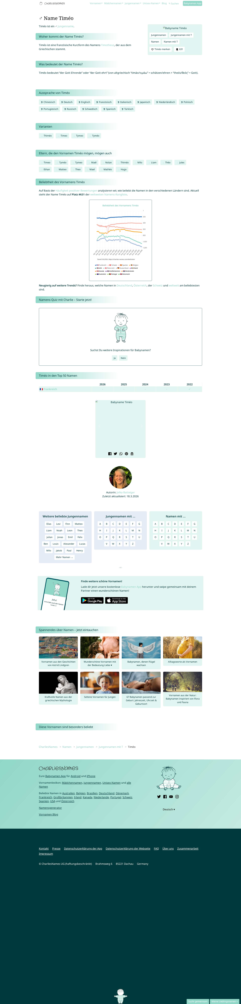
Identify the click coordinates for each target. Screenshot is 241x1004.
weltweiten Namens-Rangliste (108, 194)
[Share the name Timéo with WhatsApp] (120, 454)
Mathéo (108, 169)
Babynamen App (192, 3)
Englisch (85, 102)
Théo (167, 162)
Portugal (115, 797)
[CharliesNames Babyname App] (52, 3)
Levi (58, 523)
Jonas (60, 537)
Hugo (124, 169)
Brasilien (92, 793)
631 (181, 49)
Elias (48, 523)
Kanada (87, 797)
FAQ (156, 848)
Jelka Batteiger (126, 492)
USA (52, 801)
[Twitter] (159, 796)
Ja (115, 357)
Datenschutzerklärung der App (83, 848)
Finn (67, 523)
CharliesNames (48, 747)
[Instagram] (177, 796)
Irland (77, 797)
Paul (69, 550)
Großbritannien (63, 797)
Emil (70, 537)
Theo (78, 169)
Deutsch (68, 102)
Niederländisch (166, 102)
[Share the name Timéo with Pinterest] (126, 454)
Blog (164, 3)
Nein (123, 357)
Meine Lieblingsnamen (224, 1001)
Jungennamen (132, 3)
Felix (80, 537)
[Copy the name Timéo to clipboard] (131, 454)
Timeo (64, 135)
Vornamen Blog (48, 814)
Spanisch (110, 108)
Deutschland (124, 285)
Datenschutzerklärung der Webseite (128, 848)
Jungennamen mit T (181, 34)
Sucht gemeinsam (197, 1001)
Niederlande (101, 797)
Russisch (71, 108)
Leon (69, 530)
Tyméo (95, 135)
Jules (181, 162)
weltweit (174, 285)
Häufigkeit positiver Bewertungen (76, 190)
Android (76, 776)
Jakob (59, 550)
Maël (94, 162)
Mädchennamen (113, 3)
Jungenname (66, 26)
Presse (56, 848)
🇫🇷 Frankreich (48, 389)
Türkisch (128, 108)
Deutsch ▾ (169, 809)
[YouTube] (171, 796)
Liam (153, 162)
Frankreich (45, 797)
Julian (49, 537)
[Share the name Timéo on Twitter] (115, 454)
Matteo (63, 169)
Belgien (80, 793)
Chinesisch (49, 102)
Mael (92, 169)
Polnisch (188, 102)
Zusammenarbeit (187, 848)
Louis (55, 543)
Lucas (82, 543)
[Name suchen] (169, 3)
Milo (139, 162)
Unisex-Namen (151, 3)
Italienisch (125, 102)
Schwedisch (90, 108)
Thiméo (48, 135)
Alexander (68, 543)
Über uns (168, 848)
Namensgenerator (50, 807)
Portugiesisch (50, 108)
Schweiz (158, 285)
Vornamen (95, 3)
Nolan (108, 162)
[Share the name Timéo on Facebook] (109, 454)
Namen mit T (171, 41)
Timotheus (107, 45)
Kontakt (44, 848)
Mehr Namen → (64, 557)
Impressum (46, 853)
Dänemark (122, 793)
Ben (46, 543)
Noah (59, 530)
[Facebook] (165, 796)
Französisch (105, 102)
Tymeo (79, 135)
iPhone (91, 776)
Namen (155, 41)
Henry (79, 550)
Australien (68, 793)
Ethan (47, 169)
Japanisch (144, 102)
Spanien (44, 801)
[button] (99, 426)
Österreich (140, 285)
